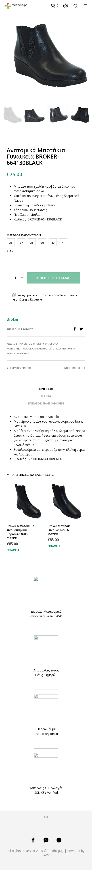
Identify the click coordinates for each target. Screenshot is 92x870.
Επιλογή (13, 550)
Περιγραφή (46, 389)
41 (63, 243)
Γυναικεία (27, 348)
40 (52, 243)
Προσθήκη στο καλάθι (53, 278)
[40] (48, 257)
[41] (58, 257)
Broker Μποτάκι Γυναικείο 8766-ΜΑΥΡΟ (59, 530)
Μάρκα (46, 396)
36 (10, 243)
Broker (13, 319)
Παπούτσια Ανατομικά (61, 348)
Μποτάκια (40, 348)
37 (21, 243)
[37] (19, 257)
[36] (10, 257)
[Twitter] (82, 329)
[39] (39, 257)
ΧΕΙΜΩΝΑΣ (23, 353)
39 (42, 243)
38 (31, 243)
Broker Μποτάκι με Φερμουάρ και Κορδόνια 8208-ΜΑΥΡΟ (20, 532)
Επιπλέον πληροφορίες (46, 403)
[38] (29, 257)
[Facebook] (76, 329)
